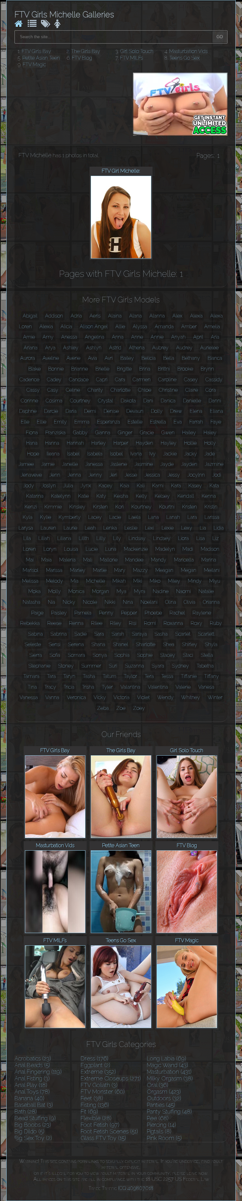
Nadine (161, 591)
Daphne (28, 411)
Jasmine (144, 464)
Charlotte (120, 390)
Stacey (167, 655)
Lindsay (137, 538)
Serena (76, 644)
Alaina (115, 316)
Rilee (96, 623)
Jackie (170, 454)
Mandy (158, 560)
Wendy (165, 697)
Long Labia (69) (166, 1058)
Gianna (102, 433)
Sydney (180, 666)
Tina (32, 687)
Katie (83, 496)
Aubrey (160, 348)
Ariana (30, 348)
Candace (79, 380)
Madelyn (165, 549)
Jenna (74, 475)
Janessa (94, 464)
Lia (203, 528)
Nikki (110, 602)
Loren (29, 549)
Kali (141, 486)
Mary (119, 570)
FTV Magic (34, 65)
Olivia (189, 602)
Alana (135, 316)
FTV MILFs (131, 58)
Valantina (130, 687)
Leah (90, 528)
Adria (76, 316)
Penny (106, 613)
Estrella (158, 422)
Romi (150, 623)
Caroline (167, 380)
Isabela (94, 454)
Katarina (34, 496)
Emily (60, 422)
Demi (90, 411)
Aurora (27, 358)
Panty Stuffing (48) (169, 1111)
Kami (158, 486)
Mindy (195, 581)
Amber (189, 327)
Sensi (54, 644)
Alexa (196, 316)
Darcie (51, 411)
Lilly (101, 538)
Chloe (144, 390)
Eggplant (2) (95, 1065)
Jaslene (118, 464)
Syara (158, 666)
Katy (101, 496)
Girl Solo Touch (136, 51)
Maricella (184, 560)
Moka (34, 591)
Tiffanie (189, 676)
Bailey (127, 358)
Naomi (183, 591)
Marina (208, 560)
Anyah (178, 337)
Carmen (142, 380)
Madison (210, 549)
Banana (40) (29, 1098)
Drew (176, 411)
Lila (27, 538)
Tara (51, 676)
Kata (214, 486)
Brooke (185, 369)
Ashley (70, 348)
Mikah (119, 581)
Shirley (189, 644)
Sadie (80, 634)
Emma (81, 422)
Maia (46, 560)
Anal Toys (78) (32, 1091)
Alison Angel (94, 327)
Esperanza (108, 422)
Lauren (48, 528)
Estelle (135, 422)
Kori (119, 507)
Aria (215, 337)
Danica (168, 401)
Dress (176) (94, 1058)
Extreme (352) (98, 1071)
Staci (188, 655)
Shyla (211, 644)
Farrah (196, 422)
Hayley (168, 443)
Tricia (69, 687)
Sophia (122, 655)
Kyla (27, 517)
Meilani (212, 570)
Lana (153, 517)
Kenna (209, 496)
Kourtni (167, 507)
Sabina (35, 634)
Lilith (84, 538)
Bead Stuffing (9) (35, 1118)
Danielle (192, 401)
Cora (210, 390)
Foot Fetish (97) (100, 1124)
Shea (168, 644)
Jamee (26, 464)
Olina (170, 602)
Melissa (30, 581)
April (198, 337)
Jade (210, 454)
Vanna (52, 697)
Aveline (51, 358)
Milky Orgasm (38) (170, 1078)
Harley (98, 443)
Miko (155, 581)
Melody (54, 581)
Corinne (29, 401)
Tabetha (205, 666)
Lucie (92, 549)
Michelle (95, 581)
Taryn (69, 676)
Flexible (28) (96, 1118)
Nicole (90, 602)
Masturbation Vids (188, 51)
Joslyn (49, 486)
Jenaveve (31, 475)
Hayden (144, 443)
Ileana (53, 454)
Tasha (89, 676)
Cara (120, 380)
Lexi (149, 528)
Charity (95, 390)
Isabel (73, 454)
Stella (207, 655)
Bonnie (56, 369)
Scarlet (182, 634)
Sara (99, 634)
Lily (117, 538)
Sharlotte (145, 644)
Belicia (148, 358)
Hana (31, 443)
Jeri (113, 475)
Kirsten (100, 507)
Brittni (164, 369)
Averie (73, 358)
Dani (148, 401)
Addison (54, 316)
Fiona (32, 433)
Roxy (196, 623)
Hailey (189, 433)
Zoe (120, 708)
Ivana (136, 454)
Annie (157, 337)
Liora (183, 538)
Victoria (121, 697)
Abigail (30, 316)
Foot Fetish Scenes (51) (109, 1131)
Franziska (55, 433)
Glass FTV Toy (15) (103, 1138)
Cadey (54, 380)
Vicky (100, 697)
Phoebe (153, 613)
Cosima (54, 401)
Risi (132, 623)
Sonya (100, 655)
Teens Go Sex (185, 58)
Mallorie (109, 560)
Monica (76, 591)
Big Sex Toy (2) (33, 1138)
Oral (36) (157, 1085)
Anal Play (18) (30, 1085)
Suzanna (134, 666)
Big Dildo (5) (29, 1131)
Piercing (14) (161, 1124)
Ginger (125, 433)
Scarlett (206, 634)
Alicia (66, 327)
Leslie (130, 528)
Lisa (200, 538)
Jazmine (214, 464)
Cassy (33, 390)
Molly (54, 591)
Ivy (152, 454)
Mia (74, 581)
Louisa (71, 549)
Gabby (80, 433)
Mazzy (140, 570)
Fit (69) (89, 1111)
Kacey (105, 486)
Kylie (45, 517)
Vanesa (206, 687)
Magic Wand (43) (167, 1065)
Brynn (207, 369)
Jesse (131, 475)
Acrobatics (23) (32, 1058)
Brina (144, 369)
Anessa (69, 337)
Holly (210, 443)
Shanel (120, 644)
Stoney (66, 666)
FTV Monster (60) (103, 1091)
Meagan (164, 570)
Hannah (75, 443)
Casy (52, 390)
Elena (196, 411)
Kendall (185, 496)
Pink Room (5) (164, 1138)
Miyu (214, 581)
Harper (120, 443)
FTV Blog (82, 58)
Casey (191, 380)
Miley (174, 581)
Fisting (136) (95, 1105)
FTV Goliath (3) (99, 1085)
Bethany (191, 358)
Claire (191, 390)
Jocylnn (196, 475)
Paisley (59, 613)
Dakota (128, 401)
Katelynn (61, 496)
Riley (115, 623)
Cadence (29, 380)
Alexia (46, 327)
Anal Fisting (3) (32, 1078)
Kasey (195, 486)
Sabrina (58, 634)
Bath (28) (25, 1111)
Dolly (157, 411)
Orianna (211, 602)
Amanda (164, 327)
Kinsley (77, 507)
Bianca (215, 358)
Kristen (189, 507)
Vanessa (29, 697)
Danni (215, 401)
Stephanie (39, 666)
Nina (128, 602)
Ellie (41, 422)
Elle (25, 422)
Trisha (88, 687)
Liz (215, 538)
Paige (37, 613)
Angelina (94, 337)
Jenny (95, 475)
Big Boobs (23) (32, 1124)
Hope (33, 454)
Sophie (145, 655)
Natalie (206, 591)
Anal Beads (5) (32, 1065)
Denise (111, 411)
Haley (210, 433)
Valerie (183, 687)
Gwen (168, 433)
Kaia (124, 486)
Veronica (76, 697)
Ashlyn (93, 348)
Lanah (173, 517)
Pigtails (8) (159, 1131)
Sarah (118, 634)
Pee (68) (158, 1118)
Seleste (33, 644)
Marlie (100, 570)
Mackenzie (136, 549)
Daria (71, 411)
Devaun (134, 411)
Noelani (149, 602)
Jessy (174, 475)
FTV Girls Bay (36, 51)
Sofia (54, 655)
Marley (77, 570)
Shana (98, 644)
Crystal (105, 401)
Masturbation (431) (169, 1071)
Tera (149, 676)
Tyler (107, 687)
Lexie (168, 528)
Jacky (190, 454)
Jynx (86, 486)
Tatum (109, 676)
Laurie (70, 528)
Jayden (189, 464)
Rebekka (30, 623)
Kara (176, 486)
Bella (168, 358)
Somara (76, 655)
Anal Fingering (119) (38, 1071)
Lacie (115, 517)
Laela (135, 517)
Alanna (157, 316)
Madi (187, 549)
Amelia (212, 327)
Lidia (219, 528)
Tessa (167, 676)
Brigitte (124, 369)
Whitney (190, 697)
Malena (67, 560)
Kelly (141, 496)
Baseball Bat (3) (33, 1105)
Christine (168, 390)
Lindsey (161, 538)
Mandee (134, 560)
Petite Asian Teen (41, 58)
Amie (29, 337)
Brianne (79, 369)
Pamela (82, 613)
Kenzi (31, 507)
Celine (73, 390)
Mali (87, 560)
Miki (137, 581)
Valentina (158, 687)
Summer (91, 666)
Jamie (48, 464)
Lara (192, 517)
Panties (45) (161, 1105)
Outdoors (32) (164, 1098)
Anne (137, 337)
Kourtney (141, 507)
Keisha (121, 496)
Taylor (130, 676)
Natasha (31, 602)
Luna (110, 549)
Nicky (69, 602)
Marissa (54, 570)
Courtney (80, 401)
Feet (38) (92, 1098)
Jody (28, 486)
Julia (68, 486)
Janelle (70, 464)
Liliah (44, 538)
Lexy (186, 528)
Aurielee (209, 348)
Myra (139, 591)
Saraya (139, 634)
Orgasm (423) (164, 1091)
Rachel (177, 613)
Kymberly (70, 517)
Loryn (49, 549)
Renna (76, 623)
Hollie (190, 443)
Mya (121, 591)
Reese (54, 623)
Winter (215, 697)
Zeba (103, 708)
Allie (120, 327)
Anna (118, 337)
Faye (215, 422)
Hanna (52, 443)
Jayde (167, 464)
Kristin (211, 507)
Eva (178, 422)
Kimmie (53, 507)
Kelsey (162, 496)
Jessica (152, 475)
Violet (143, 697)
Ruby (216, 623)
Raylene (202, 613)
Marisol (30, 570)
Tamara (31, 676)
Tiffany (211, 676)
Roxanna (173, 623)
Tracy (50, 687)
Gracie (147, 433)
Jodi (216, 475)
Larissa (212, 517)
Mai (30, 560)
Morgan (100, 591)
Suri (113, 666)
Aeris (95, 316)
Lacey (95, 517)
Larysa (26, 528)
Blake (34, 369)
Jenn (54, 475)
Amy (48, 337)
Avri (109, 358)
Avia (92, 358)
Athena (137, 348)
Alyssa (140, 327)
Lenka (110, 528)
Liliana (64, 538)
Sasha (161, 634)
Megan (188, 570)
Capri (101, 380)
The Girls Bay (85, 51)
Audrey (184, 348)
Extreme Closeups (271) (111, 1078)
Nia (51, 602)
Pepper (129, 613)
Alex (177, 316)
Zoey (139, 708)
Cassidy (213, 380)
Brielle (102, 369)
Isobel (116, 454)
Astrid (115, 348)
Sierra (35, 655)
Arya (50, 348)
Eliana (216, 411)
